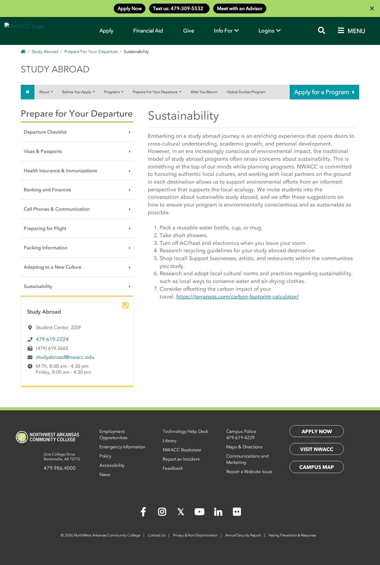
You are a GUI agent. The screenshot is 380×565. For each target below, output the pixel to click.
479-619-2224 (52, 339)
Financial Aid (148, 30)
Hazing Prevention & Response (292, 535)
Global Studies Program (246, 92)
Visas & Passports (43, 151)
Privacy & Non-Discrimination (195, 535)
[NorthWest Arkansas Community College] (47, 437)
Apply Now (130, 8)
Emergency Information (122, 447)
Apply (106, 30)
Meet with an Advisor (239, 8)
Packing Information (45, 248)
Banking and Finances (47, 189)
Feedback (173, 468)
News (104, 474)
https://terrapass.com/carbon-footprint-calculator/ (237, 296)
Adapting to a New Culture (52, 267)
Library (169, 440)
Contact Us (156, 535)
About (44, 92)
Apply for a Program (321, 92)
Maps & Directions (244, 447)
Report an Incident (181, 459)
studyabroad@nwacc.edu (65, 357)
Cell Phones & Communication (57, 209)
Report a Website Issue (249, 471)
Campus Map (316, 467)
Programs (112, 92)
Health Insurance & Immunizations (60, 170)
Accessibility (111, 465)
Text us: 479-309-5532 (179, 8)
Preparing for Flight (45, 228)
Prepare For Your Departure (91, 51)
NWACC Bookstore (182, 450)
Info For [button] (224, 30)
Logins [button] (267, 30)
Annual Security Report (243, 535)
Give (188, 30)
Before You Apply (77, 92)
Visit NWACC (316, 449)
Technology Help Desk (185, 431)
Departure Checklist (45, 132)
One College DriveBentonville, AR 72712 (62, 456)
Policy (105, 456)
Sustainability (38, 286)
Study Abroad (45, 51)
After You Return (204, 92)
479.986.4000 (60, 468)
